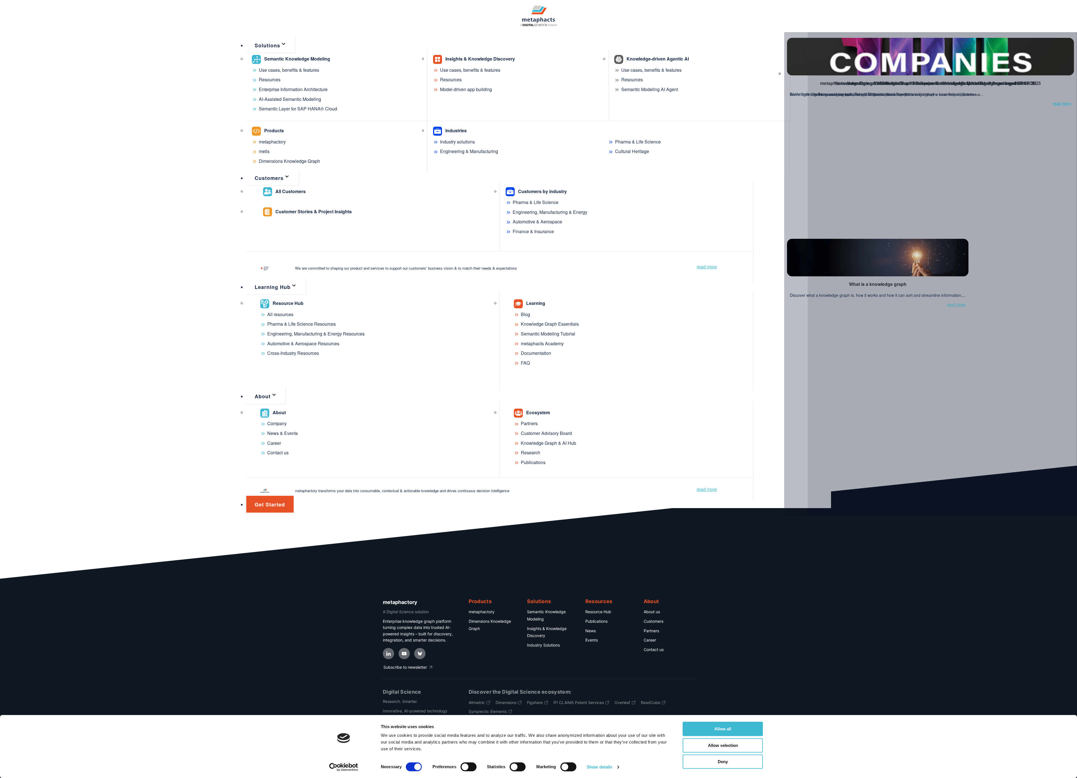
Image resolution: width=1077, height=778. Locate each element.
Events (591, 640)
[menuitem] (271, 45)
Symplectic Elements (488, 711)
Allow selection (723, 745)
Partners (651, 630)
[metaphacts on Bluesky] (419, 653)
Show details (599, 767)
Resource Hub (598, 611)
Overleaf (622, 702)
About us (652, 611)
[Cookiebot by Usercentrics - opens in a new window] (343, 767)
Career (650, 640)
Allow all (722, 728)
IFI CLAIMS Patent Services (578, 702)
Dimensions (506, 702)
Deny (723, 761)
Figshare (535, 702)
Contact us (654, 649)
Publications (596, 621)
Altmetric (477, 702)
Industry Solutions (543, 645)
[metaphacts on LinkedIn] (388, 653)
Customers (653, 621)
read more (707, 266)
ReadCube (650, 702)
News (590, 630)
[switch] (469, 766)
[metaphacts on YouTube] (404, 653)
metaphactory (481, 611)
